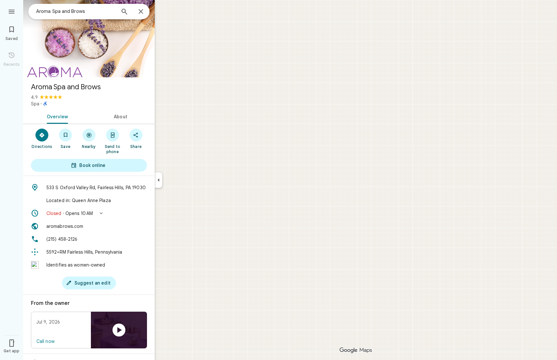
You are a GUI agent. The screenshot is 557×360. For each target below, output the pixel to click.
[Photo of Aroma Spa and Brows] (89, 38)
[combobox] (75, 11)
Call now (45, 341)
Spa (35, 104)
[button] (89, 213)
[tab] (56, 116)
